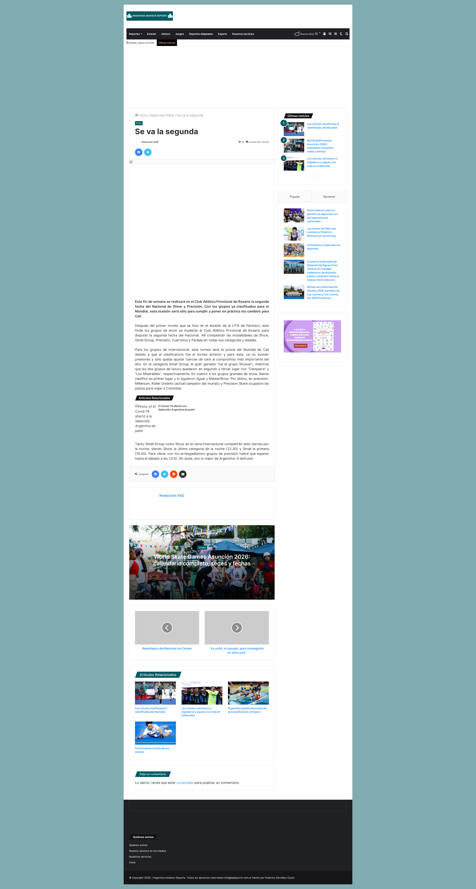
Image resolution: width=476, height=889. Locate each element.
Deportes (134, 33)
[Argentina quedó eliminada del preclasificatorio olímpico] (248, 693)
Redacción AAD (150, 142)
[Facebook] (138, 152)
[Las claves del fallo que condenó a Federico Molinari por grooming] (294, 234)
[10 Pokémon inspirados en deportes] (294, 250)
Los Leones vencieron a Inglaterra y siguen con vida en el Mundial (200, 712)
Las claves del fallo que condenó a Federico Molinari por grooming (321, 232)
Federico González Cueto (280, 877)
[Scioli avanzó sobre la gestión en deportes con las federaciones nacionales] (294, 215)
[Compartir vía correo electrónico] (182, 474)
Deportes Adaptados (201, 33)
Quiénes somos (138, 845)
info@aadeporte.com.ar (237, 877)
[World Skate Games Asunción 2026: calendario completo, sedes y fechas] (294, 146)
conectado (185, 783)
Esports (222, 33)
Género (165, 33)
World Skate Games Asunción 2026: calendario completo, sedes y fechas (202, 560)
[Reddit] (173, 474)
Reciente (329, 196)
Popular (295, 196)
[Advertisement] (238, 74)
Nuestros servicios (243, 33)
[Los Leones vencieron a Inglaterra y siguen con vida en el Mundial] (201, 693)
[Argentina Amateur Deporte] (149, 16)
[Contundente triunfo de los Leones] (155, 733)
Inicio (142, 115)
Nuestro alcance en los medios (147, 850)
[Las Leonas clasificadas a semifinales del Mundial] (155, 693)
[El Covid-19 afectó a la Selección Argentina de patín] (145, 418)
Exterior (151, 33)
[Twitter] (148, 152)
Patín (171, 115)
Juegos (179, 33)
